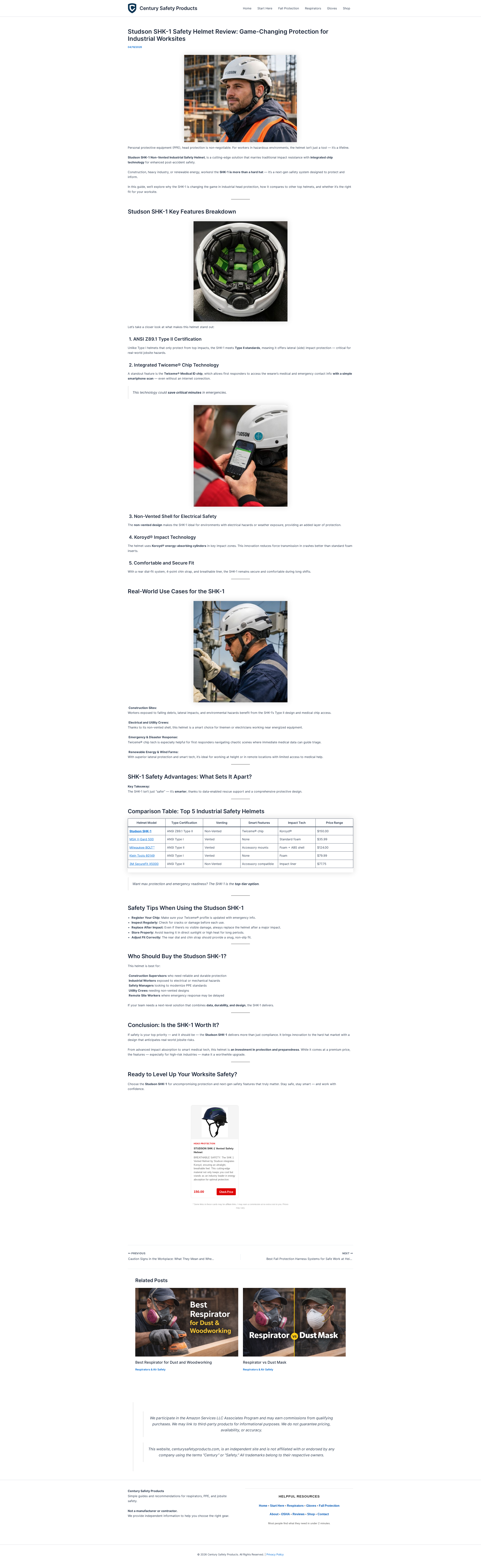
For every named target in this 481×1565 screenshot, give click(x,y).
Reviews (299, 1514)
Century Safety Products (168, 8)
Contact (323, 1514)
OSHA (285, 1514)
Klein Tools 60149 (142, 855)
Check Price (226, 1191)
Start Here (264, 8)
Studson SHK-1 (140, 831)
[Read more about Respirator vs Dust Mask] (294, 1322)
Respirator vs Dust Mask (264, 1362)
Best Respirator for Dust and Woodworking (173, 1362)
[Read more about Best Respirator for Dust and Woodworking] (186, 1322)
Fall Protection (288, 8)
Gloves (332, 8)
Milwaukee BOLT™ (142, 847)
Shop (346, 8)
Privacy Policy (275, 1554)
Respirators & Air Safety (150, 1369)
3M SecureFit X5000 (144, 864)
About (274, 1514)
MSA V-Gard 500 (141, 839)
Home (247, 8)
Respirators (313, 8)
